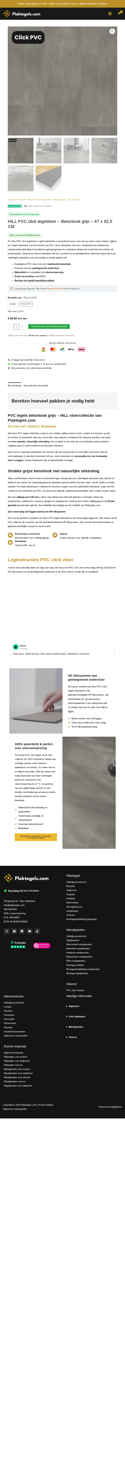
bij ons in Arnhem (23, 891)
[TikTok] (37, 931)
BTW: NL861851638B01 (16, 921)
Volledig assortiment (76, 882)
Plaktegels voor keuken (15, 1057)
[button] (112, 31)
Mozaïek (70, 886)
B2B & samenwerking (14, 913)
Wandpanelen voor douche (17, 1077)
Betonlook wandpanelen (78, 948)
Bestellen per (22, 297)
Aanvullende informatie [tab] (35, 385)
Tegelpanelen (72, 940)
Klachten (8, 1027)
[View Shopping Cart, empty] (119, 13)
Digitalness (116, 1107)
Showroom (9, 1015)
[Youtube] (29, 931)
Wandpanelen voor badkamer (18, 1073)
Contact (8, 1007)
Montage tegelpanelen (77, 973)
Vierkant (70, 915)
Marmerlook (72, 902)
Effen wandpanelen (75, 961)
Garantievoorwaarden (14, 1031)
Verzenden (9, 1019)
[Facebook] (22, 931)
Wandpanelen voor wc (15, 1081)
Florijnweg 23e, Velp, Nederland (19, 901)
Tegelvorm (71, 890)
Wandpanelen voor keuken (17, 1069)
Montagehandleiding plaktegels (81, 919)
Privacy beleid (45, 1105)
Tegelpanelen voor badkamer (18, 1086)
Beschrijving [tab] (14, 385)
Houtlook (70, 898)
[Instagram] (7, 931)
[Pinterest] (14, 931)
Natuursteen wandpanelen (79, 957)
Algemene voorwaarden (15, 1035)
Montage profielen (75, 965)
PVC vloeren (20, 199)
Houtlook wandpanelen (77, 952)
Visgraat (70, 894)
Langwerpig (72, 911)
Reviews (8, 1011)
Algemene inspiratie (13, 1053)
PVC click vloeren (75, 990)
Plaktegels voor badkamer (17, 1061)
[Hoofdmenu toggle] (110, 13)
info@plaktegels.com (14, 905)
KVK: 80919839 (11, 917)
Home (10, 199)
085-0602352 (10, 909)
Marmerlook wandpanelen (79, 944)
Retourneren (10, 1023)
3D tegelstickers (74, 907)
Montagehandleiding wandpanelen (83, 969)
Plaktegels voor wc (13, 1065)
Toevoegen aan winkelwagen (49, 326)
